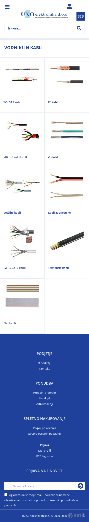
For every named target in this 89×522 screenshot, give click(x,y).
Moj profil (44, 450)
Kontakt (44, 369)
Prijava (44, 445)
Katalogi (44, 398)
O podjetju (44, 363)
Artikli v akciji (44, 404)
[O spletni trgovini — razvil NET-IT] (76, 515)
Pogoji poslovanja (44, 428)
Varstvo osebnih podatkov (44, 434)
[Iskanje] (79, 28)
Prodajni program (44, 393)
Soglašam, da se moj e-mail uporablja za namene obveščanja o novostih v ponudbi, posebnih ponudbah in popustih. (41, 500)
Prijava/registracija (69, 7)
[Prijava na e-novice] (80, 486)
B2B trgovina (44, 456)
